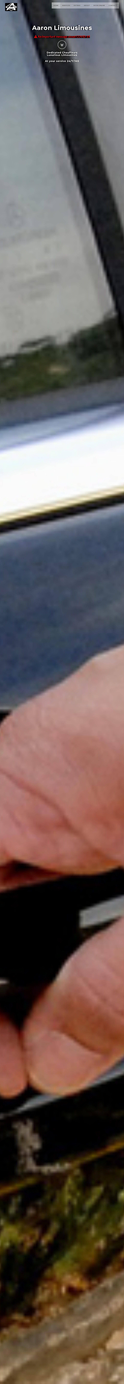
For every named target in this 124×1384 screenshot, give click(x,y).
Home (56, 5)
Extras (77, 5)
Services (66, 5)
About (87, 5)
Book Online (99, 5)
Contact (113, 5)
